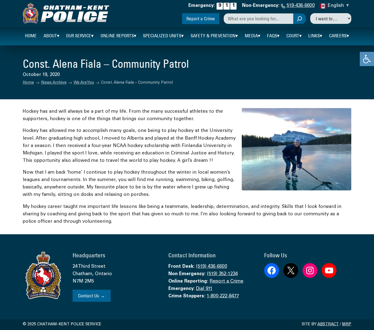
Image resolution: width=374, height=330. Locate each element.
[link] (367, 59)
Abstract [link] (328, 324)
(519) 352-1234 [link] (222, 274)
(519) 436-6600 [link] (211, 266)
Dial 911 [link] (204, 289)
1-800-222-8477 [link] (223, 296)
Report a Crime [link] (200, 18)
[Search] (299, 18)
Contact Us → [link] (91, 295)
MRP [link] (346, 324)
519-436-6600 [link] (301, 6)
